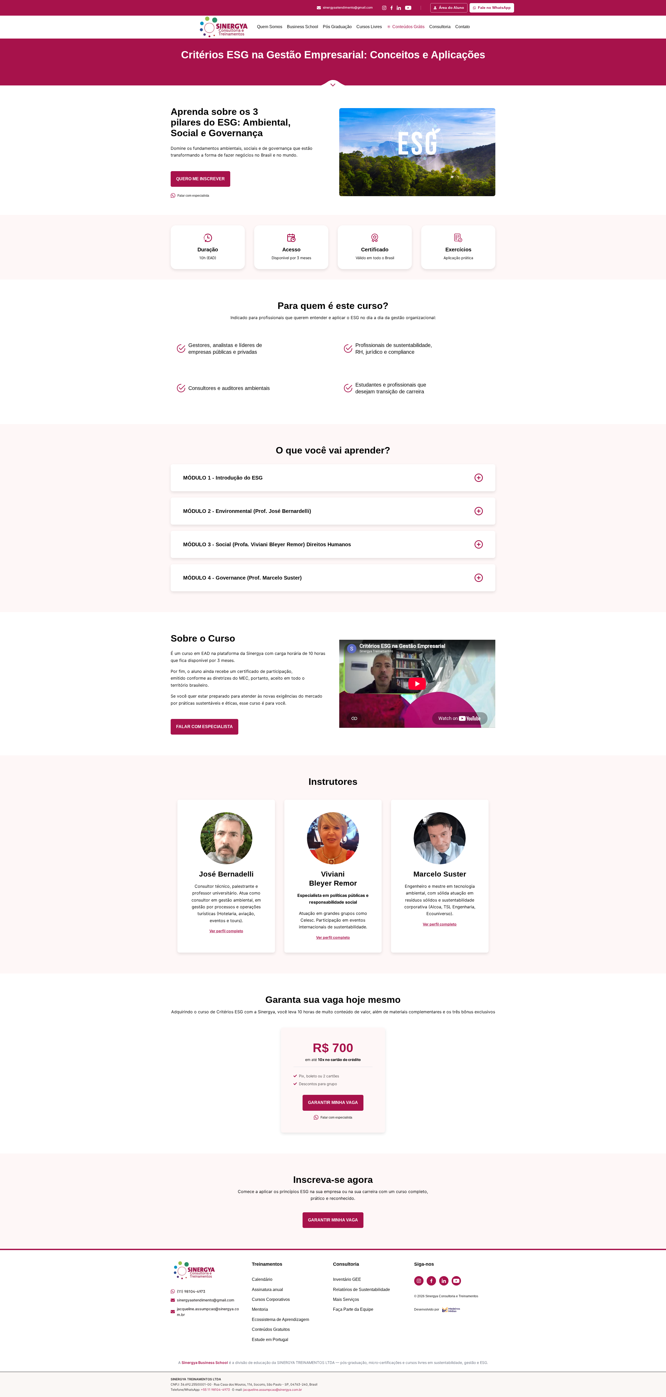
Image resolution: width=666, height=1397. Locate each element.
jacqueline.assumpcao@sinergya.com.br (272, 1390)
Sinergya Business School (205, 1362)
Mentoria (260, 1309)
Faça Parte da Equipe (353, 1309)
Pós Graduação (337, 26)
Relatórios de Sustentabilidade (361, 1289)
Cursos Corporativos (271, 1299)
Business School (302, 26)
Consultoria (440, 26)
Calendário (262, 1279)
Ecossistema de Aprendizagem (280, 1319)
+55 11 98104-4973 (215, 1390)
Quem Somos (269, 26)
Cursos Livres (369, 26)
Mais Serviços (346, 1299)
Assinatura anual (267, 1289)
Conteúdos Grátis (408, 26)
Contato (462, 26)
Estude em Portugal (270, 1339)
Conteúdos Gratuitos (271, 1329)
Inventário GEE (347, 1279)
